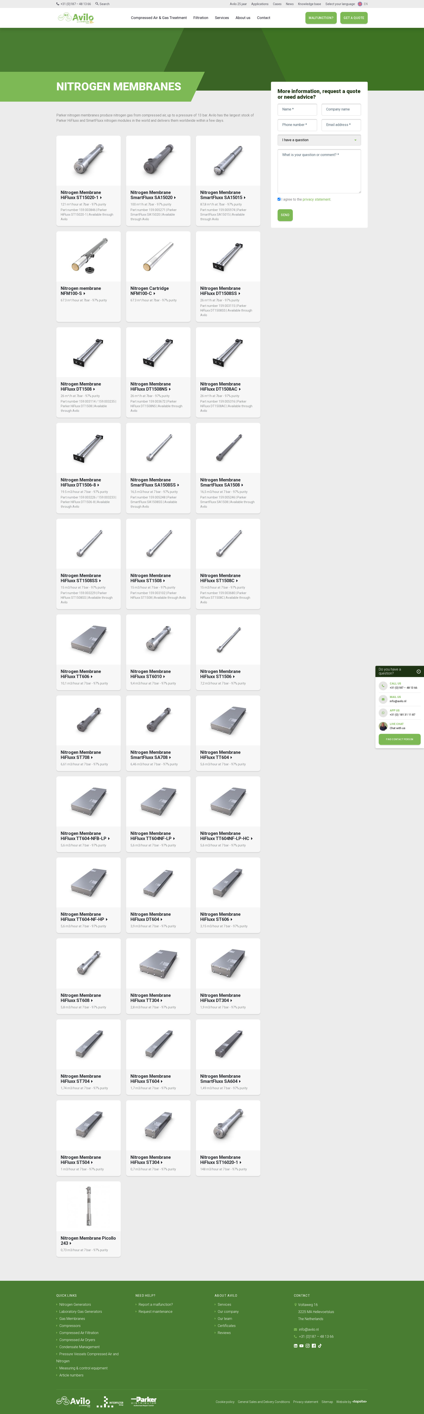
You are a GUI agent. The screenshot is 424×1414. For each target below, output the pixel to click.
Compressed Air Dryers (77, 1340)
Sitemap (327, 1402)
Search (105, 4)
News (290, 4)
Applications (260, 4)
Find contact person (399, 739)
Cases (277, 4)
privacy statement (316, 199)
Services (222, 17)
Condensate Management (79, 1347)
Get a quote (354, 18)
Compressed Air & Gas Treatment (159, 17)
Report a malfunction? (155, 1304)
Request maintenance (155, 1311)
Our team (224, 1319)
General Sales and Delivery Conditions (264, 1402)
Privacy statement (305, 1402)
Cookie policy (225, 1402)
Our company (228, 1311)
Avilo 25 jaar (238, 4)
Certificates (226, 1326)
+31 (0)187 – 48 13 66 (76, 4)
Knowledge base (309, 4)
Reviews (224, 1333)
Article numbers (71, 1375)
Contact (263, 17)
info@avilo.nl (308, 1329)
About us (243, 17)
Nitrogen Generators (75, 1304)
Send (285, 215)
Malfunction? (321, 18)
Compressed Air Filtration (78, 1333)
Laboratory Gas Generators (80, 1311)
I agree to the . (306, 199)
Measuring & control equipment (83, 1368)
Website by (343, 1402)
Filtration (200, 17)
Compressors (70, 1326)
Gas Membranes (72, 1319)
